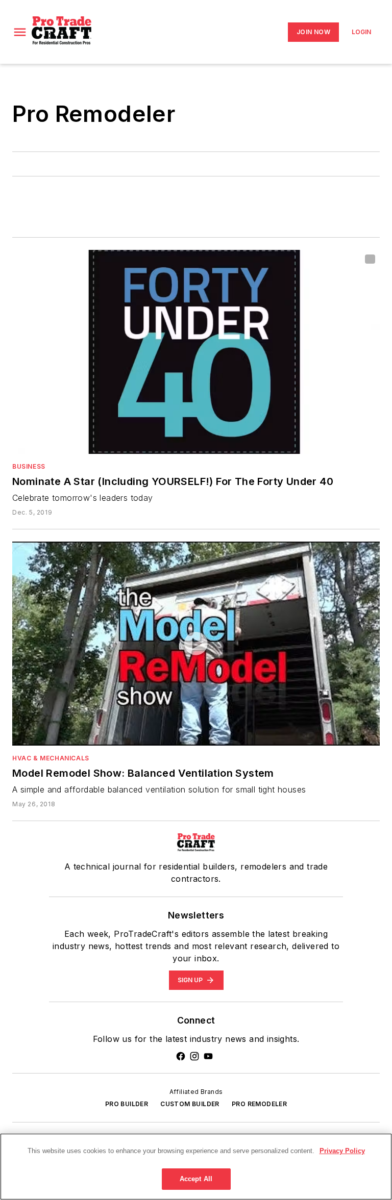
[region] (196, 1166)
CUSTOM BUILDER (189, 1104)
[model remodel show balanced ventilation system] (196, 644)
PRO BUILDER (126, 1104)
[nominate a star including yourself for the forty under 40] (196, 352)
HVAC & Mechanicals (50, 758)
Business (28, 466)
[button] (20, 32)
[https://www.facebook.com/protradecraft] (181, 1056)
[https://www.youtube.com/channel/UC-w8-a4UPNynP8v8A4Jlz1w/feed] (208, 1056)
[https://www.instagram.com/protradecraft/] (194, 1056)
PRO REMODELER (259, 1104)
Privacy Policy (342, 1151)
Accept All (196, 1179)
